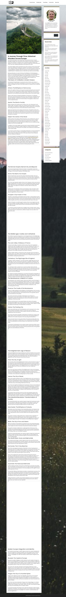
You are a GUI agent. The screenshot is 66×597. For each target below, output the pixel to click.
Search (56, 35)
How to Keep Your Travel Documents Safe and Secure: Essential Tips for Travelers (51, 49)
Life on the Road (47, 154)
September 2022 (47, 128)
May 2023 (46, 115)
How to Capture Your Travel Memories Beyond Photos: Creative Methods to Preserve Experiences (51, 57)
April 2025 (46, 91)
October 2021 (47, 143)
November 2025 (47, 83)
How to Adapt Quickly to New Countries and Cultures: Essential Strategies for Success (51, 60)
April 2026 (46, 77)
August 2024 (47, 100)
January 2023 (47, 122)
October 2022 (47, 126)
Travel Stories (32, 2)
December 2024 (47, 95)
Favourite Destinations (48, 152)
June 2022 (46, 132)
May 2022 (46, 134)
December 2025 (47, 81)
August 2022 (47, 129)
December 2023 (47, 106)
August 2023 (47, 111)
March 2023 (47, 118)
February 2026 (47, 80)
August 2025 (47, 86)
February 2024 (47, 103)
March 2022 (47, 137)
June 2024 (46, 101)
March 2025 (47, 92)
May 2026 (46, 75)
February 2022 (47, 139)
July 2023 (46, 112)
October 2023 (47, 108)
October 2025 (47, 84)
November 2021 (47, 142)
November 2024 (47, 97)
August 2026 (47, 70)
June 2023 (46, 114)
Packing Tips (38, 2)
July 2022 (46, 131)
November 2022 (47, 125)
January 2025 (47, 94)
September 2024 (48, 98)
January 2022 (47, 140)
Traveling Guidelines (48, 160)
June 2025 (46, 89)
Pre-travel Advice (48, 157)
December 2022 (47, 123)
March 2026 (47, 78)
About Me (57, 2)
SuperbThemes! (37, 595)
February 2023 (47, 120)
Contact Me (51, 2)
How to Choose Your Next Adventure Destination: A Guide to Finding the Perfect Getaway (51, 53)
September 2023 (48, 109)
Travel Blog (45, 2)
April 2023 (46, 117)
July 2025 (46, 87)
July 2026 (46, 72)
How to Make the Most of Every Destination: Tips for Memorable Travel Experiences (51, 45)
